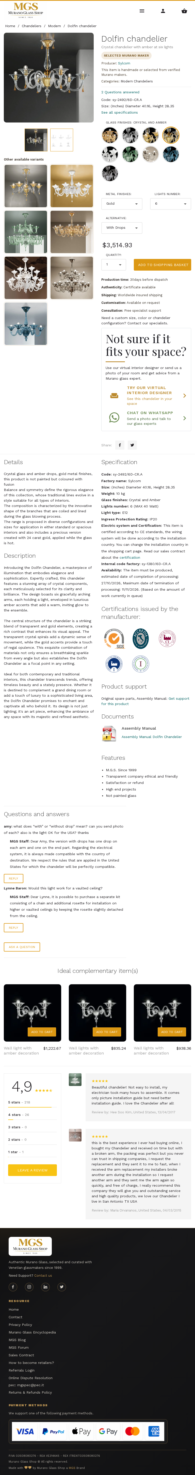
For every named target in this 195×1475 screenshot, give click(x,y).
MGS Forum (19, 1347)
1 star (16, 1152)
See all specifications (119, 112)
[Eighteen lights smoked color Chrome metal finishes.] (72, 278)
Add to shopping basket (163, 265)
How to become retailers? (31, 1363)
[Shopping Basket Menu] (184, 10)
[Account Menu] (163, 10)
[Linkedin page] (45, 1287)
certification (130, 557)
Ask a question (22, 947)
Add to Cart (42, 1032)
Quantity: (114, 255)
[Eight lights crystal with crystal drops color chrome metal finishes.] (72, 186)
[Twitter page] (61, 1287)
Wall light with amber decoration (21, 1051)
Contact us (43, 1275)
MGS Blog (17, 1340)
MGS (72, 1468)
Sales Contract (21, 1355)
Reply (13, 878)
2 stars (17, 1139)
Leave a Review (33, 1170)
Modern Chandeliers (137, 81)
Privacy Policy (20, 1325)
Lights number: (168, 194)
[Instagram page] (29, 1287)
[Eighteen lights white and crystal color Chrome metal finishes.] (26, 278)
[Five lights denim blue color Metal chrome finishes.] (26, 324)
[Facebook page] (13, 1287)
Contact (15, 1317)
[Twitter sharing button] (132, 445)
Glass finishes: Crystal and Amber (136, 122)
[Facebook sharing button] (119, 445)
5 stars (19, 1102)
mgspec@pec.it (30, 1385)
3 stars (17, 1127)
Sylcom (124, 63)
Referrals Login (22, 1370)
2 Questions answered (120, 92)
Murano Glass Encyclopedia (32, 1332)
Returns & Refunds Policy (30, 1392)
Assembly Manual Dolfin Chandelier (152, 737)
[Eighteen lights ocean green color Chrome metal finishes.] (26, 232)
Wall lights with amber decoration (86, 1051)
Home (14, 1309)
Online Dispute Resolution (31, 1378)
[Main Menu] (142, 10)
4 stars (18, 1115)
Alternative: (116, 218)
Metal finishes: (119, 194)
